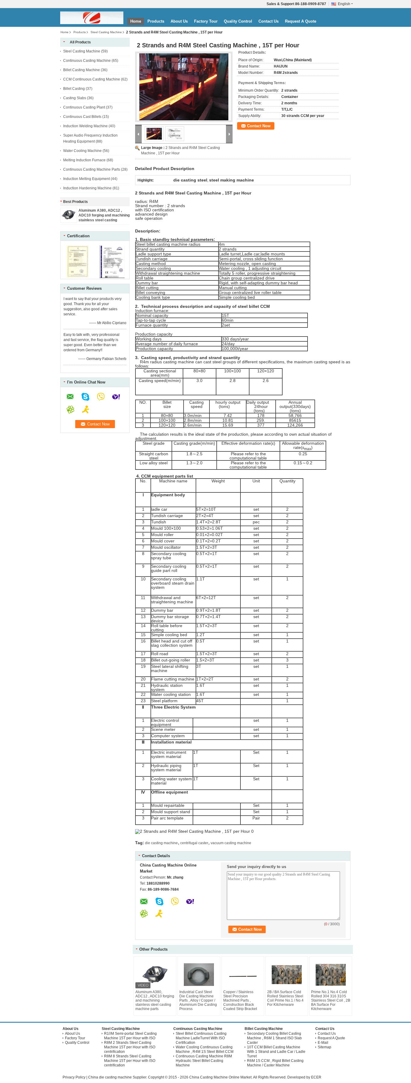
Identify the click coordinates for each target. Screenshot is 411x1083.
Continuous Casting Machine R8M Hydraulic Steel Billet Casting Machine (204, 1060)
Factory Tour (206, 21)
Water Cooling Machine (82, 151)
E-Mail (323, 1042)
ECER (316, 1077)
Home (135, 21)
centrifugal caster (194, 843)
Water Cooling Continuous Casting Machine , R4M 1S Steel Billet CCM (204, 1049)
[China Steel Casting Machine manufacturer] (91, 17)
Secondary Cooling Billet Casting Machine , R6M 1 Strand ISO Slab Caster (274, 1038)
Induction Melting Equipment (86, 179)
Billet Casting (74, 89)
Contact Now (258, 126)
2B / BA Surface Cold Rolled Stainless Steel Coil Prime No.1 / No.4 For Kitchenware (285, 998)
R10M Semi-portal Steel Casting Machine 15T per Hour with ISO (130, 1035)
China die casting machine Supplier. (118, 1077)
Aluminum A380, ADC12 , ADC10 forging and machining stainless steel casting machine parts (154, 1000)
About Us (179, 21)
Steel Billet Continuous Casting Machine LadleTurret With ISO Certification (201, 1038)
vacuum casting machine (231, 843)
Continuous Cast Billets (82, 117)
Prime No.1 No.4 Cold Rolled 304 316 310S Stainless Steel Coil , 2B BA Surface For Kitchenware (330, 1000)
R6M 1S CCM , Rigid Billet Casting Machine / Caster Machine (275, 1063)
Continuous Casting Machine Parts (91, 169)
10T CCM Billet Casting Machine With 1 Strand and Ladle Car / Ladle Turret (276, 1051)
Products (155, 21)
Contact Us (268, 21)
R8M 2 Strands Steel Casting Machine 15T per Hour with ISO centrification (129, 1047)
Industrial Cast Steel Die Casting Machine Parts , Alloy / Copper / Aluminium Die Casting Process (198, 1000)
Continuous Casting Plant (84, 107)
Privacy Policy (74, 1077)
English (344, 4)
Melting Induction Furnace (84, 160)
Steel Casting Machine (106, 32)
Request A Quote (300, 21)
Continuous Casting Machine (87, 60)
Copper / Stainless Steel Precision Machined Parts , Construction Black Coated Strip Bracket (240, 1000)
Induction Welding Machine (85, 126)
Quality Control (238, 21)
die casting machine (161, 843)
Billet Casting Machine (81, 70)
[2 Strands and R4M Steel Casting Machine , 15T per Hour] (184, 86)
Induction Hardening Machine (87, 188)
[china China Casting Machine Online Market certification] (77, 277)
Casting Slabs (74, 98)
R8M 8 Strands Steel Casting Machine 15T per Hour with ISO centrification (129, 1060)
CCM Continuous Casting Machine (91, 79)
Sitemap (324, 1047)
